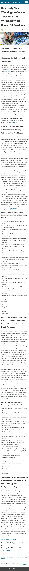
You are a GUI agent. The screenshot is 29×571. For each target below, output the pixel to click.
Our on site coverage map (8, 539)
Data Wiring (7, 557)
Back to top (25, 564)
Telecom (3, 558)
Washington (7, 71)
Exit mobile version (14, 569)
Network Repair (19, 557)
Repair (24, 557)
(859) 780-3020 (13, 122)
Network (12, 557)
